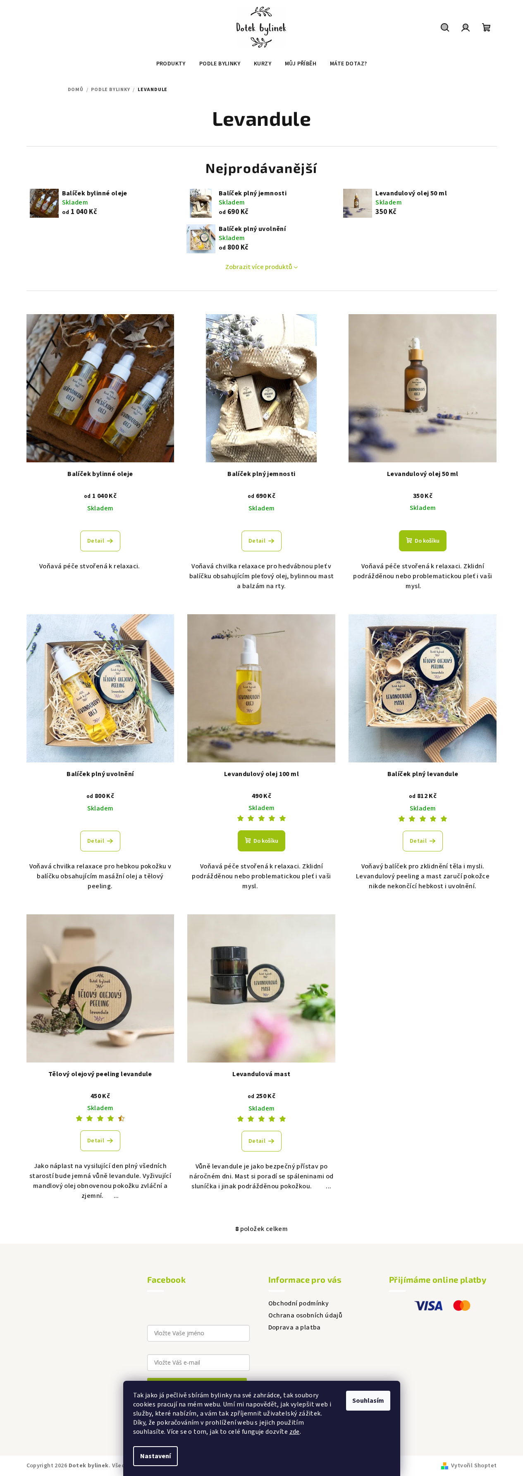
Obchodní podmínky (298, 1303)
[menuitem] (171, 63)
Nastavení (155, 1456)
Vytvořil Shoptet (474, 1466)
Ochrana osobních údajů (305, 1315)
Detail (95, 541)
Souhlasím (368, 1400)
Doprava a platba (294, 1327)
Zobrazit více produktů (258, 267)
